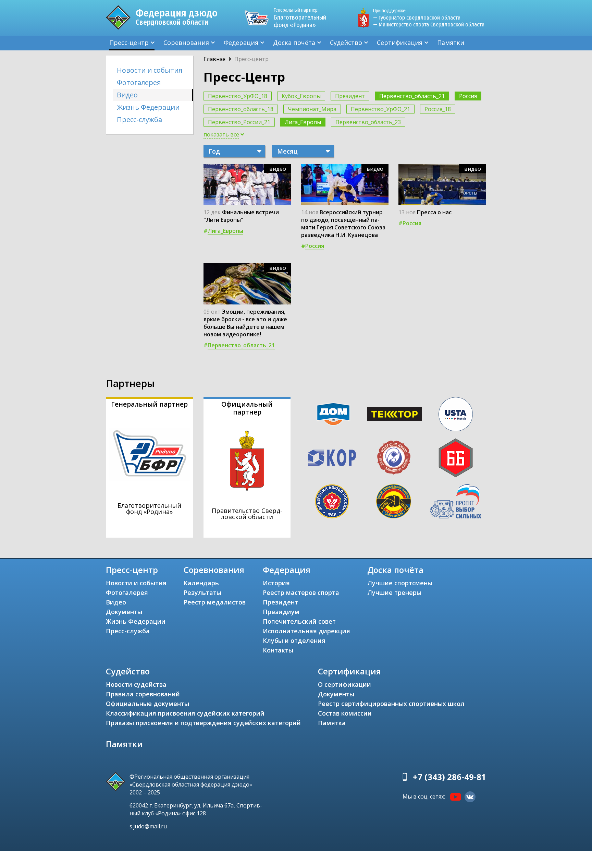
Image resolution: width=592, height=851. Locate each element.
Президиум (281, 612)
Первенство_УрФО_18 (237, 96)
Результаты (202, 592)
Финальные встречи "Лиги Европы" (241, 216)
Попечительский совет (299, 621)
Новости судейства (136, 684)
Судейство (346, 42)
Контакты (278, 650)
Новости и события (149, 70)
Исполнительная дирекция (306, 631)
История (276, 583)
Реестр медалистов (215, 602)
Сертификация (399, 42)
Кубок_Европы (301, 96)
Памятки (450, 42)
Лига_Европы (303, 122)
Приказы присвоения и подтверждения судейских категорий (203, 723)
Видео (127, 94)
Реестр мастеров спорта (301, 592)
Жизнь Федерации (148, 107)
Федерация (241, 42)
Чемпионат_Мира (312, 109)
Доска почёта (294, 42)
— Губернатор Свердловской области (416, 17)
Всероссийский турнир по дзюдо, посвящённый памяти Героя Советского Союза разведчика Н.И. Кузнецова (343, 223)
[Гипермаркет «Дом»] (333, 414)
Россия (468, 96)
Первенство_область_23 (368, 122)
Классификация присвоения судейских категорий (185, 713)
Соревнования (186, 42)
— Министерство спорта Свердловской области (428, 24)
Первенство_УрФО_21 (380, 109)
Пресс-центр (129, 42)
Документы (124, 612)
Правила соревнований (143, 694)
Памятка (332, 723)
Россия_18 (437, 109)
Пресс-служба (139, 119)
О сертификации (344, 684)
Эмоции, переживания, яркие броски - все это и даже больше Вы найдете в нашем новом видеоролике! (245, 323)
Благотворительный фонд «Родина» (300, 18)
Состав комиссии (345, 713)
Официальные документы (147, 703)
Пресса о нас (434, 212)
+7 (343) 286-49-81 (449, 776)
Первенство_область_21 (412, 96)
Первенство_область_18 (240, 109)
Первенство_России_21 (239, 122)
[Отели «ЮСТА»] (455, 414)
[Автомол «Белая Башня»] (455, 457)
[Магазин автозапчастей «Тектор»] (394, 414)
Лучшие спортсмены (399, 583)
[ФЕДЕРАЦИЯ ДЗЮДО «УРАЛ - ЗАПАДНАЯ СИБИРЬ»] (393, 458)
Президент (350, 96)
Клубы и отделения (294, 640)
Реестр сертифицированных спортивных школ (391, 703)
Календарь (201, 583)
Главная (214, 59)
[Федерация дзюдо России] (331, 501)
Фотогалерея (139, 82)
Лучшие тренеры (394, 592)
